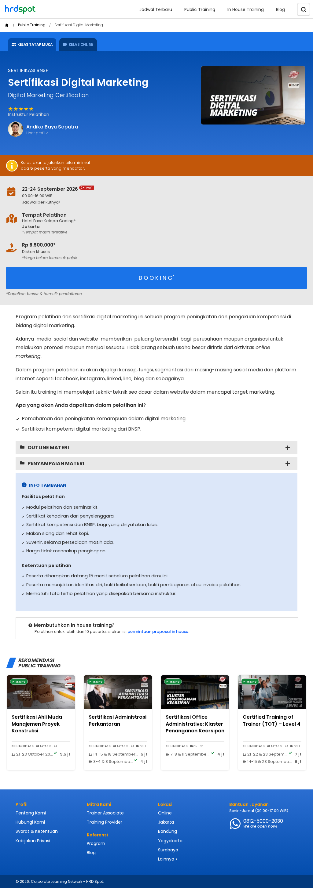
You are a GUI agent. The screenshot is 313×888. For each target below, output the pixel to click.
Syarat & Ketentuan (37, 831)
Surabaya (168, 850)
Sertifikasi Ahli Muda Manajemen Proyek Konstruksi (37, 723)
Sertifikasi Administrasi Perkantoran (117, 720)
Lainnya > (168, 859)
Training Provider (104, 822)
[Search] (303, 9)
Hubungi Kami (30, 822)
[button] (142, 202)
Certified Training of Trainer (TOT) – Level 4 (271, 720)
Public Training (199, 9)
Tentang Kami (31, 813)
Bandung (167, 831)
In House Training (245, 9)
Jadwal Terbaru (155, 9)
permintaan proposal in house (157, 631)
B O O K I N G (157, 277)
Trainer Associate (105, 813)
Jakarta (166, 822)
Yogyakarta (170, 841)
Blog (280, 9)
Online (165, 813)
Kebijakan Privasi (33, 841)
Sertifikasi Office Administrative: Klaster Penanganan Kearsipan (195, 723)
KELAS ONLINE (81, 44)
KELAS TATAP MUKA (35, 44)
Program (96, 843)
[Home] (7, 25)
